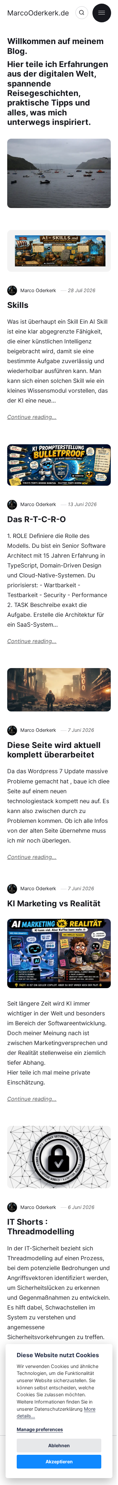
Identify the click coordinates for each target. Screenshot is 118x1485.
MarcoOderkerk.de (38, 13)
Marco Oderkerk (38, 290)
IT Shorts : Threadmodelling (40, 1226)
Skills (18, 305)
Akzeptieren (59, 1461)
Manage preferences (40, 1429)
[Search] (81, 12)
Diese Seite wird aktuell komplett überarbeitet (54, 749)
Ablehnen (59, 1445)
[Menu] (101, 13)
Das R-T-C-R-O (36, 519)
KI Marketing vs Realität (54, 903)
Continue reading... (32, 417)
